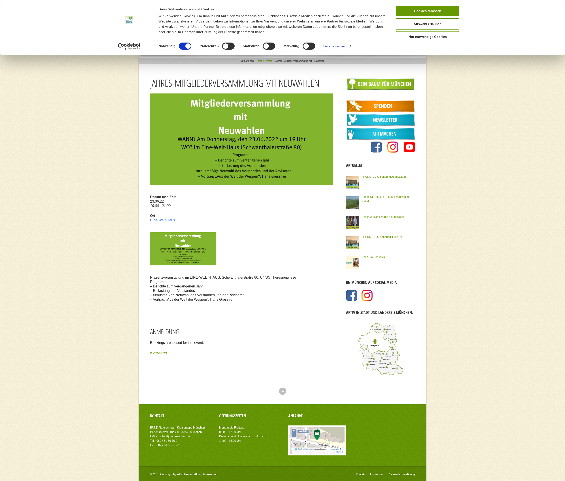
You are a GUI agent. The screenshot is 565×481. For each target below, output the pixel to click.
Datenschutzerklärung (401, 474)
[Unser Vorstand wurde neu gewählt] (352, 222)
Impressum (376, 474)
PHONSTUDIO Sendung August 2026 (384, 176)
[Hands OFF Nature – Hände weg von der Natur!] (352, 202)
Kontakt (360, 474)
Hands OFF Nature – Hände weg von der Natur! (386, 199)
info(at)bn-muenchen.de (175, 436)
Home (259, 61)
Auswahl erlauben (427, 24)
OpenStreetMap (307, 449)
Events (268, 61)
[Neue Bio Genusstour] (352, 262)
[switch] (228, 46)
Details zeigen (334, 46)
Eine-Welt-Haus (162, 220)
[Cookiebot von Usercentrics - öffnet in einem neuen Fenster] (129, 46)
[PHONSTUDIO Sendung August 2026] (352, 182)
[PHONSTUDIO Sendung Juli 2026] (352, 242)
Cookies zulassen (427, 11)
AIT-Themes (185, 474)
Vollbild (303, 431)
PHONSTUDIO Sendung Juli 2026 (382, 237)
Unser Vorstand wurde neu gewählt (383, 216)
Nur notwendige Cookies (428, 37)
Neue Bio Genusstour (374, 257)
